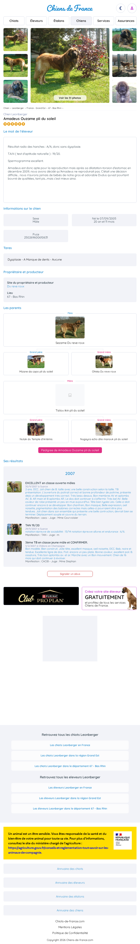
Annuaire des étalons (70, 896)
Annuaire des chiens (70, 910)
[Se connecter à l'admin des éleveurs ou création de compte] (132, 8)
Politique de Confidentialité (70, 933)
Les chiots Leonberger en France (70, 745)
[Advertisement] (70, 638)
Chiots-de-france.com (70, 921)
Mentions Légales (70, 927)
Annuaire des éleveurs (70, 882)
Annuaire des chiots (70, 869)
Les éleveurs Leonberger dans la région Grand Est (70, 798)
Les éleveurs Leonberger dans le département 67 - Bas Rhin (70, 808)
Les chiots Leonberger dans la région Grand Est (70, 755)
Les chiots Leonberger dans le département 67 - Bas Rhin (70, 766)
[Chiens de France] (70, 8)
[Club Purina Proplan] (41, 596)
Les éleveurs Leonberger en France (70, 787)
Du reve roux (15, 286)
